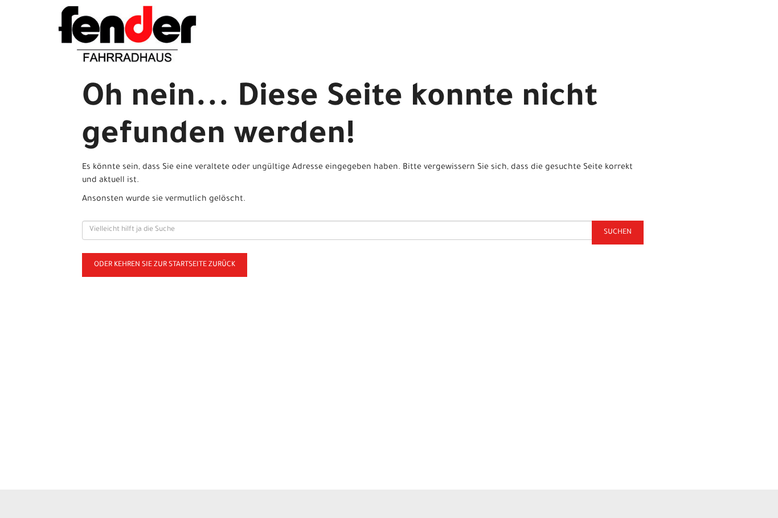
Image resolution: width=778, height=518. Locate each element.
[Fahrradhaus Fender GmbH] (190, 34)
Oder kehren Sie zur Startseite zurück (164, 265)
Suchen (618, 233)
